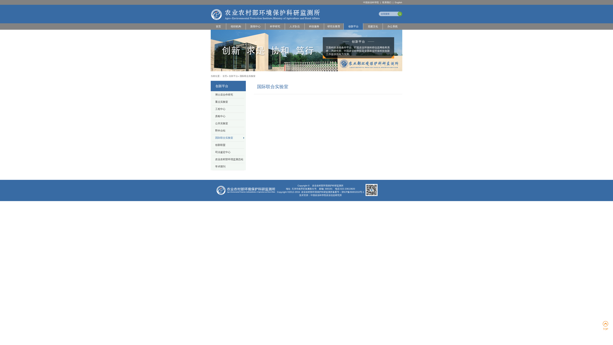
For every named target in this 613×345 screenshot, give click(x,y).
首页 (218, 26)
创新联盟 (220, 145)
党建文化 (373, 26)
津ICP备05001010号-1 (352, 192)
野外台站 (220, 130)
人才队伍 (295, 26)
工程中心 (220, 109)
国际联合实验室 (224, 137)
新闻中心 (255, 26)
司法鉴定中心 (223, 152)
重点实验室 (221, 101)
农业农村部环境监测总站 (229, 159)
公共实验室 (221, 123)
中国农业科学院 (371, 2)
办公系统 (392, 26)
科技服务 (314, 26)
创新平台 (353, 26)
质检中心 (220, 116)
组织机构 (236, 26)
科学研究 (275, 26)
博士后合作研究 (224, 94)
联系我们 (386, 2)
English (398, 2)
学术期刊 (220, 166)
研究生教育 (333, 26)
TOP (605, 329)
